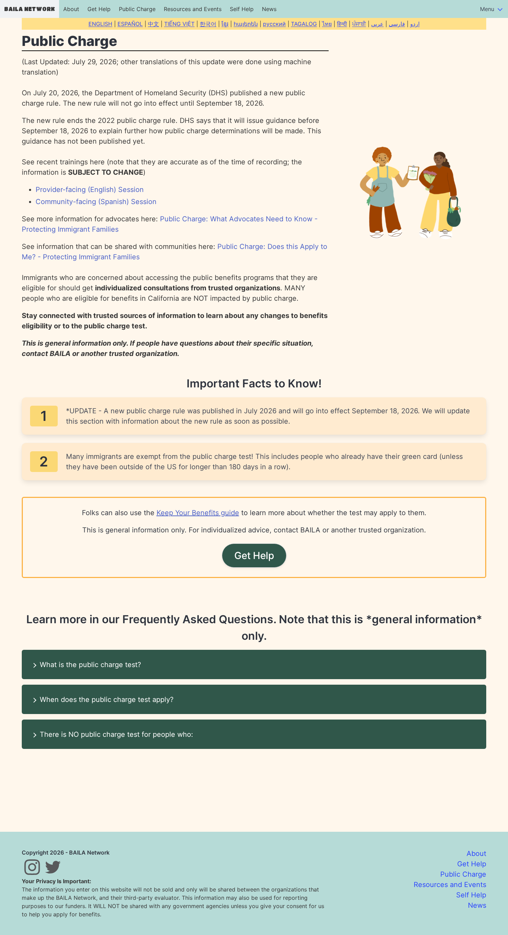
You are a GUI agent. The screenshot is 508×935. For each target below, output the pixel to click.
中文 (153, 23)
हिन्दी (342, 23)
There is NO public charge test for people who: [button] (116, 734)
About (71, 9)
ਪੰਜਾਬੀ (359, 23)
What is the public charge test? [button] (90, 665)
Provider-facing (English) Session (90, 189)
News (269, 9)
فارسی (397, 23)
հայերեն (246, 23)
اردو (415, 23)
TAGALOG (304, 23)
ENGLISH (100, 23)
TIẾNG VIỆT (179, 23)
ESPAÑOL (130, 23)
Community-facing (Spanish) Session (96, 201)
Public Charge (137, 9)
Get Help (99, 9)
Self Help (242, 9)
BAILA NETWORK (29, 9)
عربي (377, 23)
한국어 (208, 23)
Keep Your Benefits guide (198, 513)
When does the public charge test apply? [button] (106, 699)
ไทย (327, 23)
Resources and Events (193, 9)
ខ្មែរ (225, 23)
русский (274, 23)
